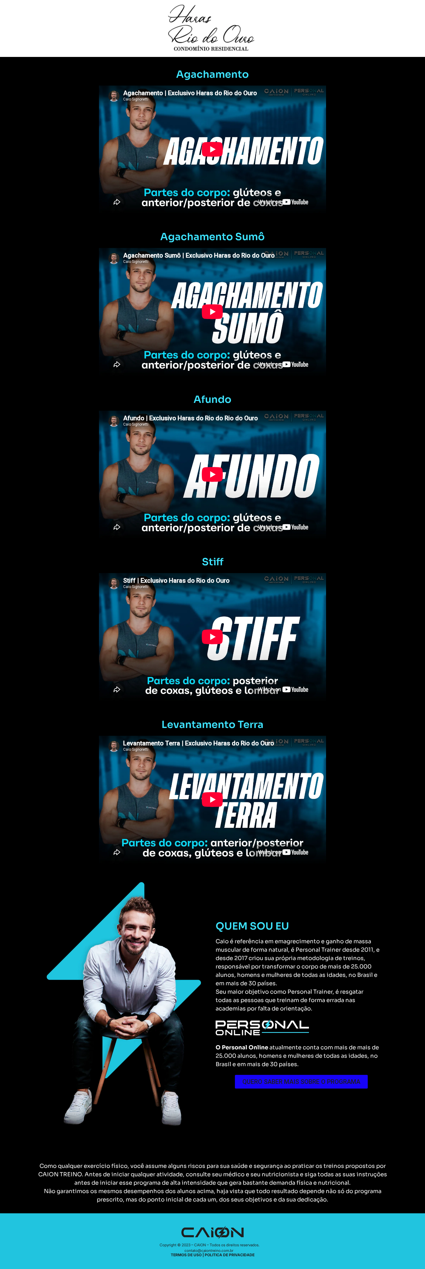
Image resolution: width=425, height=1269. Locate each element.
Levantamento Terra (212, 724)
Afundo (212, 399)
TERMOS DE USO (186, 1255)
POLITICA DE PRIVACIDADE (230, 1255)
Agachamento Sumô (212, 237)
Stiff (212, 562)
